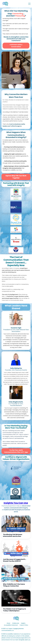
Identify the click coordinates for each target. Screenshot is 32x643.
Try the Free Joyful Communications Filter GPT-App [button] (16, 451)
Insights (23, 623)
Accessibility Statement (11, 625)
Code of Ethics (24, 625)
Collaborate (15, 623)
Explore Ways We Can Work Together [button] (16, 177)
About (8, 623)
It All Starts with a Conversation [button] (16, 46)
